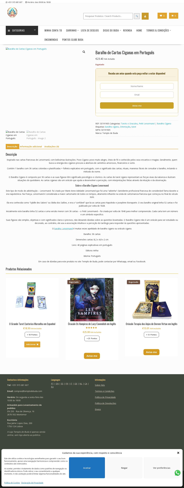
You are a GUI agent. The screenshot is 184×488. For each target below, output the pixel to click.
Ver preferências (161, 467)
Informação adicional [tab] (31, 146)
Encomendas (51, 39)
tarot (134, 126)
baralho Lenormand (63, 228)
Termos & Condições (157, 30)
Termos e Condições (104, 391)
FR (67, 383)
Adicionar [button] (31, 344)
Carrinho (71, 30)
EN (57, 383)
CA (86, 383)
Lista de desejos (90, 30)
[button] (178, 452)
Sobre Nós (100, 385)
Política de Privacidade (105, 397)
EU (52, 386)
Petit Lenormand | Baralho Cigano (155, 123)
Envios (98, 409)
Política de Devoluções (105, 403)
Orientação (125, 126)
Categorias (18, 30)
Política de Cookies (12, 483)
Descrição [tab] (12, 146)
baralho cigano (112, 126)
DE (75, 383)
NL (80, 383)
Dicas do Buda (111, 30)
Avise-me (136, 105)
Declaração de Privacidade (32, 483)
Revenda (127, 30)
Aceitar (87, 467)
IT (71, 383)
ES (62, 383)
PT (52, 383)
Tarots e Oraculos (129, 123)
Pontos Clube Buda (72, 39)
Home (139, 30)
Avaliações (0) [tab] (51, 146)
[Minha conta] (145, 16)
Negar (124, 467)
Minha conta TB (53, 30)
